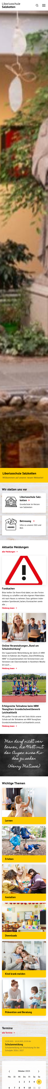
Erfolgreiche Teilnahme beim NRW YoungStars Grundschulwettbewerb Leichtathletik (21, 709)
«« (12, 1070)
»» (36, 1070)
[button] (37, 5)
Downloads (11, 935)
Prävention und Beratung (18, 1012)
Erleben (9, 859)
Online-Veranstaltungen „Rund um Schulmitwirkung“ (20, 647)
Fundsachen (8, 588)
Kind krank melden (15, 973)
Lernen (9, 820)
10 (29, 1087)
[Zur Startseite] (11, 5)
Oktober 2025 (24, 1070)
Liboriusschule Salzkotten (30, 498)
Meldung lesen (8, 608)
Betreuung (26, 521)
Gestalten (10, 897)
